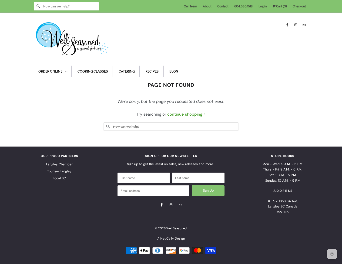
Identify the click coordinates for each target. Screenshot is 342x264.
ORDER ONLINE (50, 71)
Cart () (281, 6)
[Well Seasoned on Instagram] (296, 25)
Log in (262, 6)
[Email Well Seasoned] (304, 25)
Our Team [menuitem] (190, 6)
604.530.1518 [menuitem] (243, 6)
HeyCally (167, 238)
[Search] (38, 6)
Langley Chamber (59, 164)
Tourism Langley (59, 171)
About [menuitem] (207, 6)
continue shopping (185, 114)
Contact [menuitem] (222, 6)
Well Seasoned (176, 228)
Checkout (299, 6)
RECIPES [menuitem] (152, 71)
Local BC (59, 178)
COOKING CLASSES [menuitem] (92, 71)
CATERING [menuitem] (127, 71)
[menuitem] (53, 71)
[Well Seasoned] (171, 40)
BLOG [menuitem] (173, 71)
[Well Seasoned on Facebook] (287, 25)
